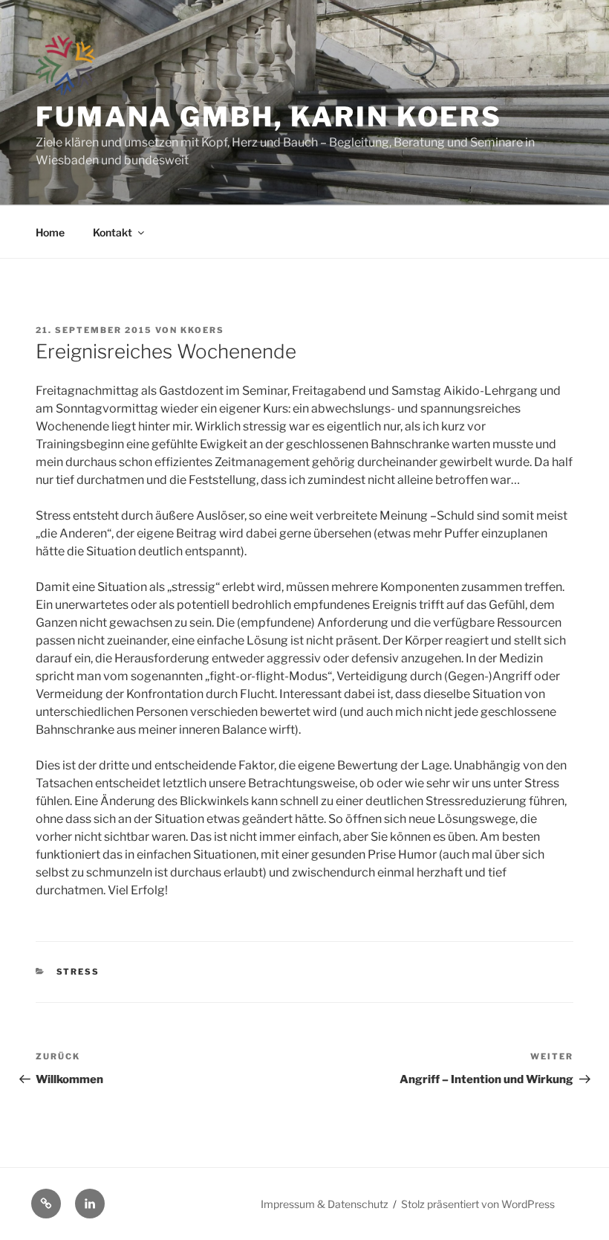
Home (50, 232)
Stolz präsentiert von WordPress (478, 1204)
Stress (78, 971)
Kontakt (112, 232)
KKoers (202, 330)
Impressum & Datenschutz (324, 1204)
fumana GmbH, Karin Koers (269, 116)
